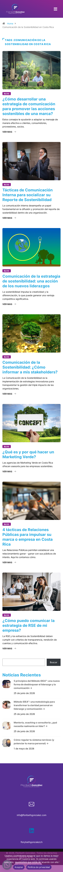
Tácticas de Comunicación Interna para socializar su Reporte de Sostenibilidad (27, 195)
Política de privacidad (39, 867)
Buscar (53, 662)
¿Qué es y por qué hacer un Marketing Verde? (28, 454)
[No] (59, 861)
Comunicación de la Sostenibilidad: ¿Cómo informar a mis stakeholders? (30, 367)
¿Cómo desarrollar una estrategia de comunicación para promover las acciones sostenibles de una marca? (28, 106)
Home (10, 23)
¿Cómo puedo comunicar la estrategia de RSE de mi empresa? (28, 625)
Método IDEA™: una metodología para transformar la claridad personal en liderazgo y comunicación (34, 705)
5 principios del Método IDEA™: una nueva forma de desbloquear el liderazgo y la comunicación (37, 684)
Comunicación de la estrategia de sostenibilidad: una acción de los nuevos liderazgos (31, 281)
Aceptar (19, 867)
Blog (6, 94)
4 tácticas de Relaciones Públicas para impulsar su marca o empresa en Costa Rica (27, 537)
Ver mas (7, 132)
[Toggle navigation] (55, 8)
